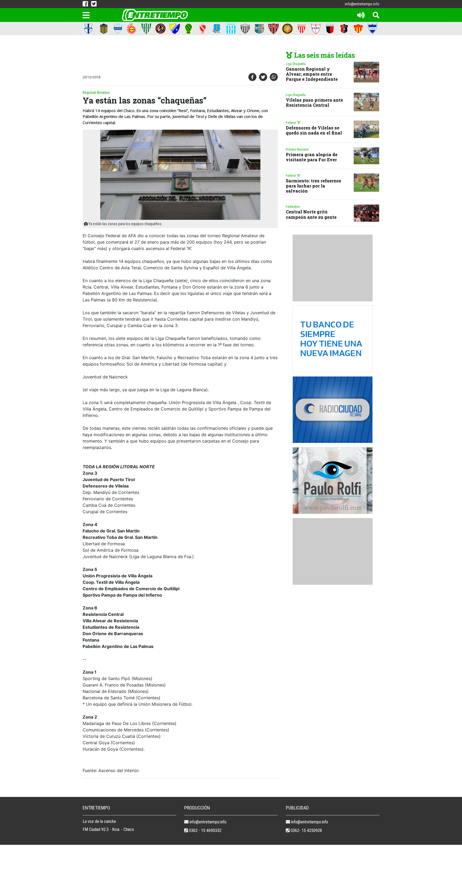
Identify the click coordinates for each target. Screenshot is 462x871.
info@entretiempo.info (362, 4)
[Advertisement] (179, 55)
